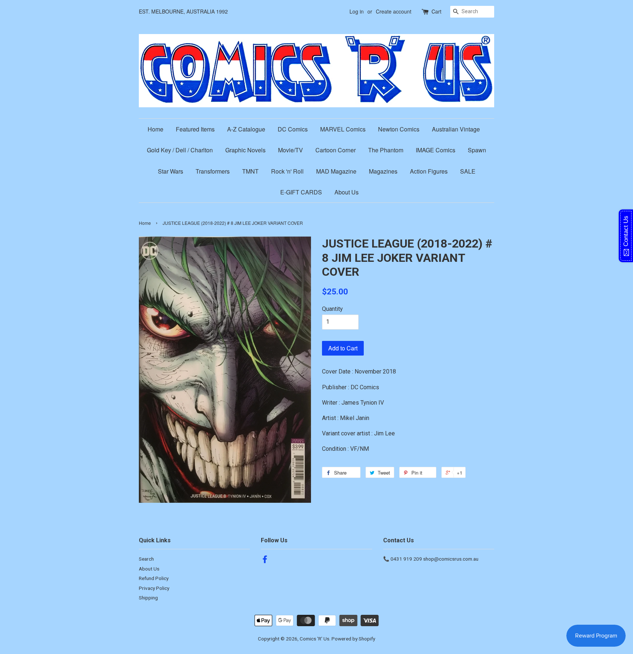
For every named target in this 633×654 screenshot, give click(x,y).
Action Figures (429, 171)
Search (146, 559)
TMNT (250, 171)
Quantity (332, 308)
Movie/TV (290, 150)
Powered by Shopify (353, 639)
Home (155, 129)
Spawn (477, 150)
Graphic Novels (245, 150)
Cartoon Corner (335, 150)
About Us (346, 192)
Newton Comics (398, 129)
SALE (467, 171)
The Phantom (385, 150)
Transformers (213, 171)
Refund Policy (154, 578)
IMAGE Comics (435, 150)
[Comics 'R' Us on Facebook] (265, 561)
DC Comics (293, 129)
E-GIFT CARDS (301, 192)
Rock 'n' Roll (287, 171)
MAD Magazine (336, 171)
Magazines (383, 171)
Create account (393, 11)
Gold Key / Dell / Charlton (180, 150)
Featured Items (195, 129)
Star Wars (170, 171)
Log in (356, 11)
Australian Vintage (456, 129)
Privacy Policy (154, 588)
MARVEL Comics (343, 129)
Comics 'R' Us (314, 639)
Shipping (148, 598)
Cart (436, 11)
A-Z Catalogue (246, 129)
